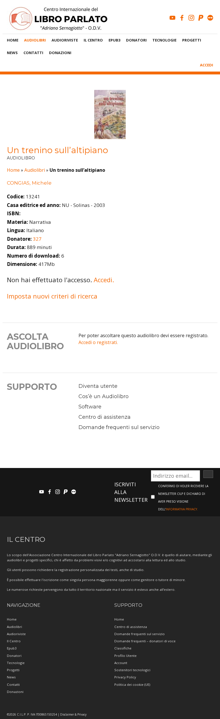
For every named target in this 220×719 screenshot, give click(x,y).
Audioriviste (65, 40)
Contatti (33, 52)
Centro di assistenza (104, 417)
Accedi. (104, 279)
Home (12, 40)
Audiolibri (35, 40)
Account (120, 663)
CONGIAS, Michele (29, 183)
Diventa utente (97, 386)
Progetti (191, 40)
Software (89, 407)
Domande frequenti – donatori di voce (145, 641)
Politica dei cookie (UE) (132, 684)
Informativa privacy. (182, 509)
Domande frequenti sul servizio (119, 427)
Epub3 (114, 40)
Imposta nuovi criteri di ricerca (52, 296)
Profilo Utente (125, 655)
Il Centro (93, 40)
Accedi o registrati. (98, 342)
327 (37, 239)
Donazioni (60, 52)
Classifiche (122, 648)
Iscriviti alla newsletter (131, 492)
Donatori (136, 40)
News (12, 52)
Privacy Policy (125, 677)
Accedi (206, 65)
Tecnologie (164, 40)
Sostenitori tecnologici (132, 670)
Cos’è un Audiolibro (103, 396)
